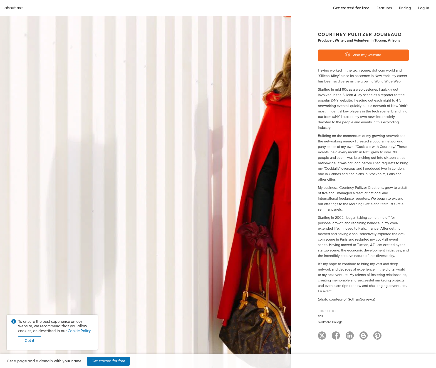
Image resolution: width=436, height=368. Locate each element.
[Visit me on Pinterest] (377, 337)
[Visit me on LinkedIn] (350, 337)
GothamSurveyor (361, 299)
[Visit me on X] (322, 337)
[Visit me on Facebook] (336, 337)
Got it (29, 340)
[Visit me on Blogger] (363, 337)
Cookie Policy (79, 330)
